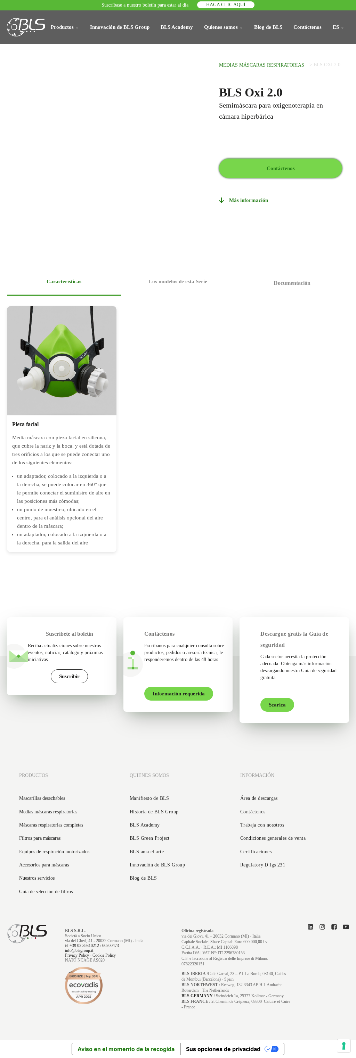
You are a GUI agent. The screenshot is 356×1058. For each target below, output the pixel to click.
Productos (62, 27)
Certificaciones (256, 851)
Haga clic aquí (225, 4)
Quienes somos (221, 27)
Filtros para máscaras (39, 838)
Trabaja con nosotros (262, 825)
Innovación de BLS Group (119, 27)
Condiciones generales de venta (273, 838)
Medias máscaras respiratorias (261, 65)
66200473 (110, 945)
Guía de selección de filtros (46, 891)
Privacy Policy (77, 955)
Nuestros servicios (37, 878)
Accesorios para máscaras (44, 864)
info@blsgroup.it (79, 950)
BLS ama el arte (147, 851)
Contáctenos (307, 27)
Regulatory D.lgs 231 (262, 864)
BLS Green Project (150, 838)
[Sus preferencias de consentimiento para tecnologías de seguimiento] (343, 1045)
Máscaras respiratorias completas (51, 825)
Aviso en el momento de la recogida (126, 1049)
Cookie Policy (104, 955)
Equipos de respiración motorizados (54, 851)
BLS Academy (177, 27)
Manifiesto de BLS (149, 798)
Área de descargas (259, 798)
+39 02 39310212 (84, 945)
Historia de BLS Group (154, 811)
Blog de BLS (268, 27)
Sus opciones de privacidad (223, 1049)
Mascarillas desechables (42, 798)
